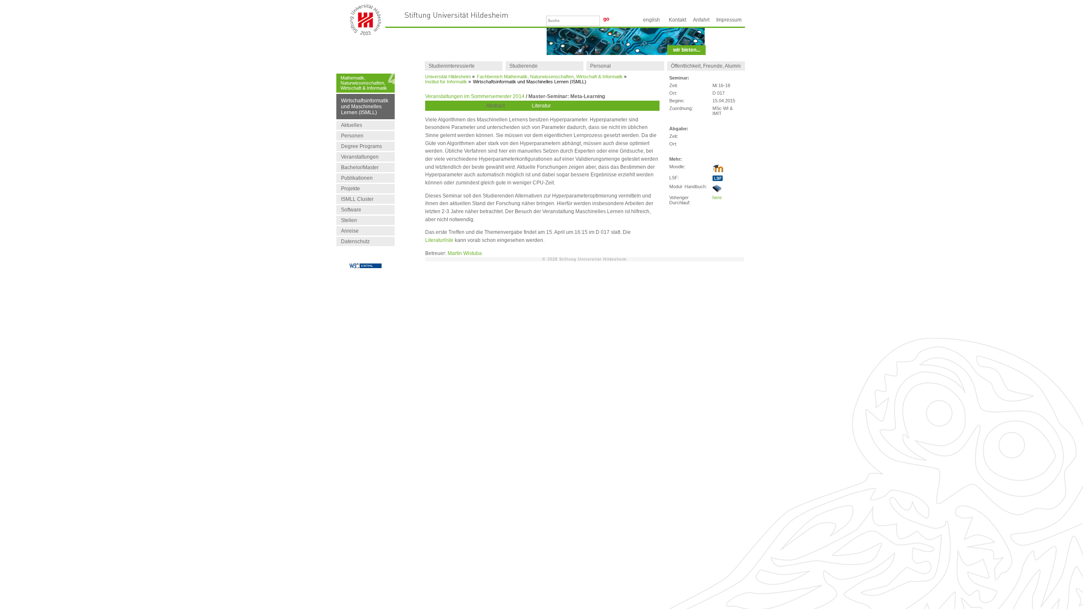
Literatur (541, 106)
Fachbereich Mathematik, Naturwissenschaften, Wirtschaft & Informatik (550, 76)
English (651, 20)
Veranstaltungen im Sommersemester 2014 (475, 96)
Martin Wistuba (465, 253)
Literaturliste (439, 240)
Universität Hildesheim (448, 76)
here (717, 197)
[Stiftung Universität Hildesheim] (456, 15)
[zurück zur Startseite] (366, 33)
